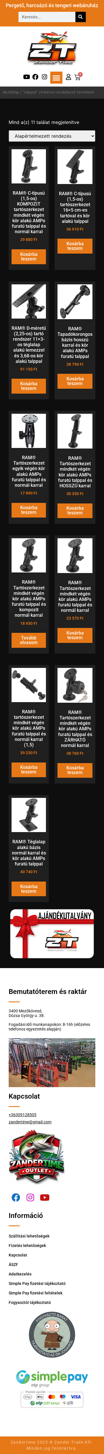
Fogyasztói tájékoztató (30, 1302)
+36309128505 (22, 1114)
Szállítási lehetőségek (29, 1236)
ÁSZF (13, 1264)
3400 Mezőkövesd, (25, 1011)
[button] (56, 78)
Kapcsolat (18, 1255)
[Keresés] (80, 17)
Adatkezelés (20, 1274)
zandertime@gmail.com (30, 1122)
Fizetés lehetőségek (27, 1245)
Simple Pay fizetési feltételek (35, 1293)
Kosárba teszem (29, 257)
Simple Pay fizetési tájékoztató (37, 1283)
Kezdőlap (11, 92)
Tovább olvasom (29, 640)
